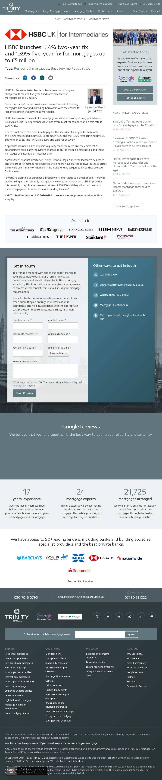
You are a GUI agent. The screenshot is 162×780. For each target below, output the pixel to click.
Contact (49, 680)
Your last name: (57, 320)
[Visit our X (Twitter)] (97, 616)
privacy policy (20, 313)
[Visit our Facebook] (108, 616)
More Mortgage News (128, 206)
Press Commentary (136, 662)
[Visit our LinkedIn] (141, 616)
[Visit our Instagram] (119, 616)
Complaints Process (137, 686)
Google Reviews (135, 672)
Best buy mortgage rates (70, 68)
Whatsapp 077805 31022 (114, 295)
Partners (131, 676)
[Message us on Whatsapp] (130, 616)
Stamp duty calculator (56, 662)
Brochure (131, 681)
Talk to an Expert (135, 97)
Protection (104, 11)
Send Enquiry (24, 393)
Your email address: (59, 334)
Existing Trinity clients (56, 689)
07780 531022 (136, 597)
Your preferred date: (24, 347)
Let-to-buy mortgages (16, 686)
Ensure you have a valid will (100, 666)
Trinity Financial (52, 160)
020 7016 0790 (108, 274)
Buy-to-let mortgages (16, 667)
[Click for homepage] (11, 7)
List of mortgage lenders (17, 713)
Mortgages (31, 11)
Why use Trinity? (135, 653)
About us (121, 11)
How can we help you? (25, 361)
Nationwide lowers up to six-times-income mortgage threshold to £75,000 (134, 186)
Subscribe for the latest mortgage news (47, 634)
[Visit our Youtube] (152, 616)
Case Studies (140, 11)
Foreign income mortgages (59, 716)
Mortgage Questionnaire (114, 305)
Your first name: (22, 320)
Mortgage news (53, 653)
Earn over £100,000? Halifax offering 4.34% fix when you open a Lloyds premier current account (135, 142)
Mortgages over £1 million (18, 672)
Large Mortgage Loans (55, 11)
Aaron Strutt (97, 107)
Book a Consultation (135, 89)
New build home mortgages (59, 711)
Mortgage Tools (83, 11)
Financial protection (96, 662)
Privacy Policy (70, 382)
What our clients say (137, 667)
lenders (89, 581)
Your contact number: (25, 334)
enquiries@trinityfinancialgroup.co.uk (121, 284)
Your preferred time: (59, 347)
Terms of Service (20, 385)
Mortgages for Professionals (19, 681)
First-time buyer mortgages (19, 662)
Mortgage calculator (55, 658)
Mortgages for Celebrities (58, 720)
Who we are (133, 658)
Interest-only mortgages (17, 676)
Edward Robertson (74, 761)
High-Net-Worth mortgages (19, 700)
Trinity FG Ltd (40, 757)
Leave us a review (14, 695)
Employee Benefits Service (18, 690)
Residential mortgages (31, 68)
